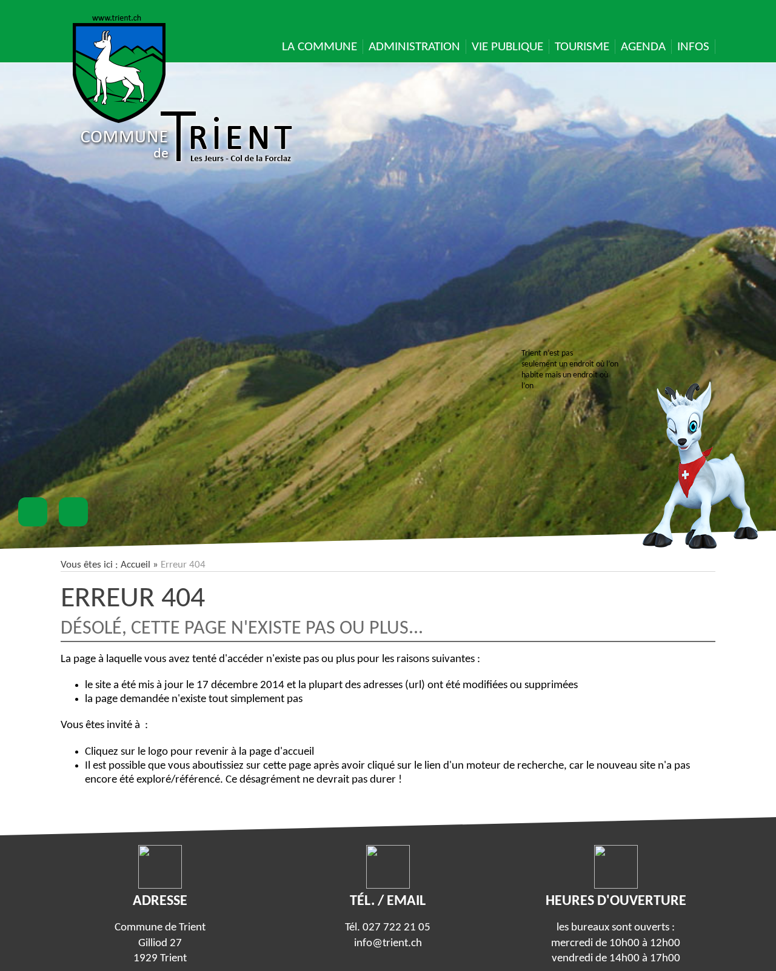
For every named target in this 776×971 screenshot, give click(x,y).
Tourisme (582, 47)
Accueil (135, 565)
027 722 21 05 (396, 927)
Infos (693, 47)
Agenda (643, 47)
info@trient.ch (388, 943)
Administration (414, 47)
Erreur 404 (133, 599)
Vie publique (507, 47)
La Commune (319, 47)
